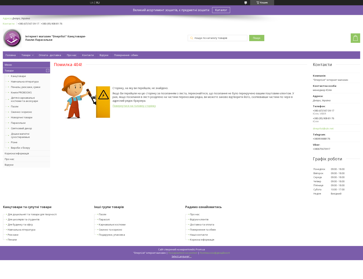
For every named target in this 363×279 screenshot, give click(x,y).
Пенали (12, 239)
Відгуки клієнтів (199, 219)
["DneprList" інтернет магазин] (12, 38)
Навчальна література (25, 81)
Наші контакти (199, 234)
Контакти (88, 55)
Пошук (256, 38)
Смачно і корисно (21, 112)
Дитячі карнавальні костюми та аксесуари (24, 99)
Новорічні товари (21, 117)
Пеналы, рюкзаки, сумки (25, 87)
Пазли (14, 106)
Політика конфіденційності (215, 252)
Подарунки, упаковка (112, 234)
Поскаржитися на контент (182, 252)
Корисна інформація (17, 153)
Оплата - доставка (50, 55)
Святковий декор (21, 128)
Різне (14, 142)
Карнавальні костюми (112, 224)
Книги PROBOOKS (21, 92)
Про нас (71, 55)
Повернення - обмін (126, 55)
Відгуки (104, 55)
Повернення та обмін (203, 229)
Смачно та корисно (110, 229)
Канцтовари (18, 76)
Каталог (221, 10)
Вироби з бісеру (20, 147)
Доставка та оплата (202, 224)
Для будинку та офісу (20, 224)
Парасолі (104, 219)
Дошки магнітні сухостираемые (20, 135)
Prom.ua (200, 249)
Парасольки (18, 123)
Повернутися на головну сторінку (134, 106)
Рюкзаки (13, 234)
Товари (26, 55)
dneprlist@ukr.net (323, 128)
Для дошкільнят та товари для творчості (32, 214)
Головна (11, 55)
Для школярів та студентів (24, 219)
